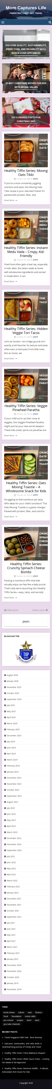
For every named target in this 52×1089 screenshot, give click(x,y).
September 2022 (14, 850)
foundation (16, 1016)
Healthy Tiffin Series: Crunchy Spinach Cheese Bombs (26, 568)
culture (21, 1012)
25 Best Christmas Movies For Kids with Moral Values (26, 85)
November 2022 (14, 844)
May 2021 (11, 935)
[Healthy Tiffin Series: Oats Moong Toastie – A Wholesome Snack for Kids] (26, 463)
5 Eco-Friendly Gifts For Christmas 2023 (26, 119)
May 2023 (11, 820)
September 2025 (14, 699)
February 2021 (13, 953)
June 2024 (11, 747)
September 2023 (14, 796)
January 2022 (12, 892)
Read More (9, 200)
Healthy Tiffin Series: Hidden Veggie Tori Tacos (26, 330)
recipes (20, 1020)
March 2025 (12, 723)
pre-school (8, 1020)
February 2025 (13, 729)
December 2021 (14, 898)
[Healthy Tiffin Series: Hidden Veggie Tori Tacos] (26, 308)
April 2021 (11, 941)
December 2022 (14, 838)
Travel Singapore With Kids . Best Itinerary (23, 1037)
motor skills (30, 1016)
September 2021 (14, 916)
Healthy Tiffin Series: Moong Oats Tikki (26, 172)
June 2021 (11, 929)
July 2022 (11, 856)
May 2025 (11, 711)
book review (9, 1012)
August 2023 (12, 802)
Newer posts (38, 610)
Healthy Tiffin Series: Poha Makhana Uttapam (24, 1053)
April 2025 (11, 717)
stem (29, 1020)
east (30, 1012)
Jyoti (35, 179)
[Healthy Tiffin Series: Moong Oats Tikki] (26, 150)
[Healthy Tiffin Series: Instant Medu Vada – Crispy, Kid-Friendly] (26, 227)
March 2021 (12, 947)
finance (38, 1012)
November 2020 (14, 971)
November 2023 (14, 784)
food (6, 1016)
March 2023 (12, 832)
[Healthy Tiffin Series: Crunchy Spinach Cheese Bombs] (26, 544)
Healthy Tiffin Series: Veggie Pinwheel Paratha (26, 407)
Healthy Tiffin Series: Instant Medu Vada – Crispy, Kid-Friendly (26, 251)
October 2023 (13, 790)
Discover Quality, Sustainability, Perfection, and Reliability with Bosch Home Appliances (26, 49)
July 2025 (11, 705)
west (37, 1020)
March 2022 (12, 880)
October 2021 (13, 910)
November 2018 (14, 989)
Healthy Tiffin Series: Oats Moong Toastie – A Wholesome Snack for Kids (26, 487)
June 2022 (11, 862)
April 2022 (11, 874)
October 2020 (13, 977)
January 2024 (12, 771)
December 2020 (14, 965)
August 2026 (12, 675)
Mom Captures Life (26, 7)
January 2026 (12, 681)
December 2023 (14, 777)
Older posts (12, 610)
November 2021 (14, 904)
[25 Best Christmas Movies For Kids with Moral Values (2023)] (26, 652)
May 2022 (11, 868)
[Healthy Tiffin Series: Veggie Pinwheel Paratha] (26, 385)
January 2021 (12, 959)
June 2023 (11, 814)
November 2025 (14, 687)
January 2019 (12, 983)
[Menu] (3, 22)
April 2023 (11, 826)
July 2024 (11, 741)
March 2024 (12, 759)
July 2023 (11, 808)
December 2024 (14, 735)
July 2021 (11, 922)
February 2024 (13, 765)
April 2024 (11, 753)
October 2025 (13, 693)
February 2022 (13, 886)
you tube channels (12, 1024)
